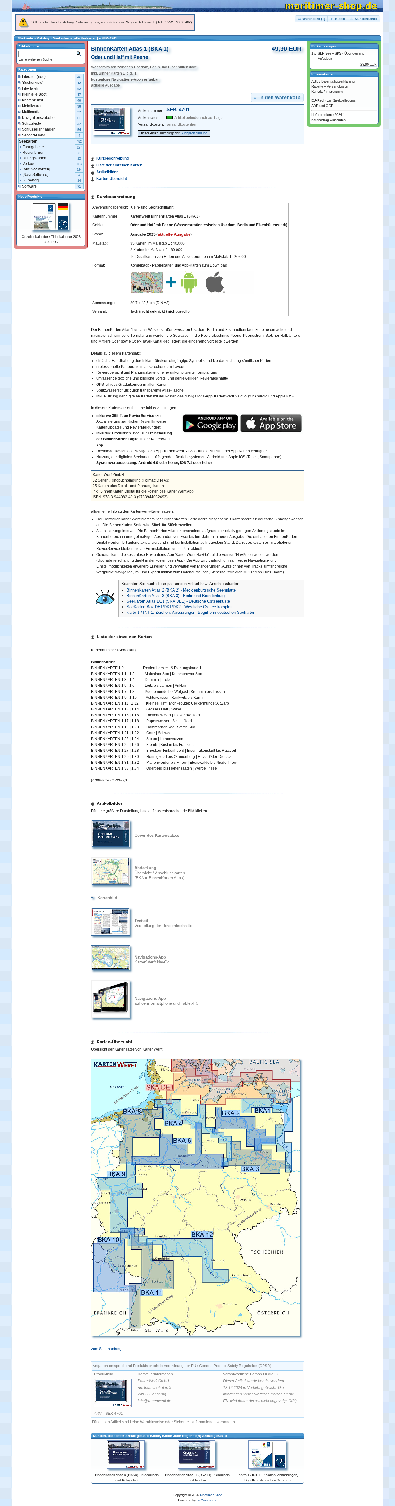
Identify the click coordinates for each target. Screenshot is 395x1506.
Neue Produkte (30, 196)
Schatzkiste (31, 123)
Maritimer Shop (211, 1495)
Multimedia (31, 112)
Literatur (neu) (34, 77)
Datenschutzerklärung (338, 81)
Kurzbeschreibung (112, 158)
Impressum (334, 91)
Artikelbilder (107, 172)
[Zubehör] (31, 180)
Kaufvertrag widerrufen (328, 120)
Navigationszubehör (39, 118)
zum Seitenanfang (106, 1349)
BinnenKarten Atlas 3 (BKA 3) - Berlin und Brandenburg (176, 595)
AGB (314, 81)
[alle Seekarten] (85, 38)
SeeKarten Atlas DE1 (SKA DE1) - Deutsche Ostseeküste (178, 601)
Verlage (29, 163)
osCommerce (207, 1500)
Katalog (43, 38)
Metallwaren (32, 106)
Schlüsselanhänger (38, 129)
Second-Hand (33, 135)
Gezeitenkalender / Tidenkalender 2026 (51, 236)
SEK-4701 (109, 38)
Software (29, 186)
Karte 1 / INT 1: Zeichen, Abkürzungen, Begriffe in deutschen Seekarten (191, 612)
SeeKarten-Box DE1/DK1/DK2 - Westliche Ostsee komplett (180, 606)
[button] (311, 18)
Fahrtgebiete (33, 147)
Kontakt (317, 91)
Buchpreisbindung (194, 133)
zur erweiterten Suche (35, 59)
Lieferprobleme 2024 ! (327, 114)
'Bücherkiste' (32, 82)
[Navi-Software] (35, 175)
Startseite (25, 38)
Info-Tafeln (31, 88)
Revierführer (33, 152)
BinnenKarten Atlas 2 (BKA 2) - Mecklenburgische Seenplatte (181, 590)
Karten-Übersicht (111, 179)
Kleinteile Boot (34, 94)
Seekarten (61, 38)
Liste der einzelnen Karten (119, 165)
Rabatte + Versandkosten (330, 86)
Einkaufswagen (323, 46)
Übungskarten (34, 158)
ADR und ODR (322, 106)
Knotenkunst (32, 100)
